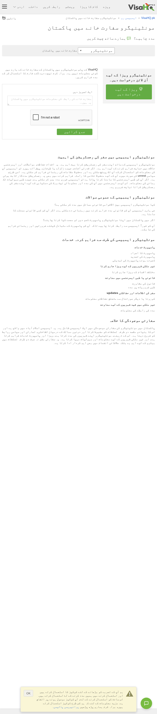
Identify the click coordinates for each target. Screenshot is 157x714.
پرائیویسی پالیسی (66, 706)
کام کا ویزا (89, 6)
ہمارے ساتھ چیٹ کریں (106, 38)
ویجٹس (70, 6)
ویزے (106, 6)
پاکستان (59, 50)
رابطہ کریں (51, 6)
